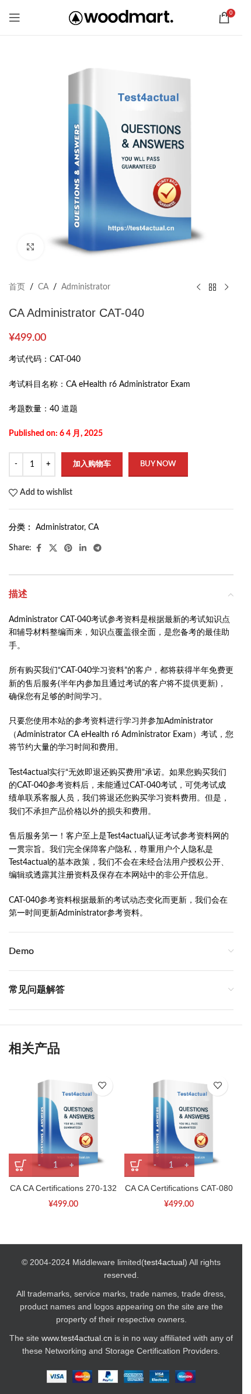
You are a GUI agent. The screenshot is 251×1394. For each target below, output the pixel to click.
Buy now (158, 464)
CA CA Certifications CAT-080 (179, 1188)
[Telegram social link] (97, 548)
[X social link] (53, 548)
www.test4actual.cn (76, 1338)
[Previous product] (198, 287)
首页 (17, 287)
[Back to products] (212, 287)
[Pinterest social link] (68, 548)
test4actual (164, 1262)
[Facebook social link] (39, 548)
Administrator (85, 287)
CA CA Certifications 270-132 (63, 1188)
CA (43, 287)
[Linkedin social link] (83, 548)
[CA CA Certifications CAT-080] (179, 1124)
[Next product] (226, 287)
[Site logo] (121, 17)
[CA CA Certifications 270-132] (63, 1124)
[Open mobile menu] (14, 17)
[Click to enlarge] (31, 247)
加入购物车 (92, 464)
